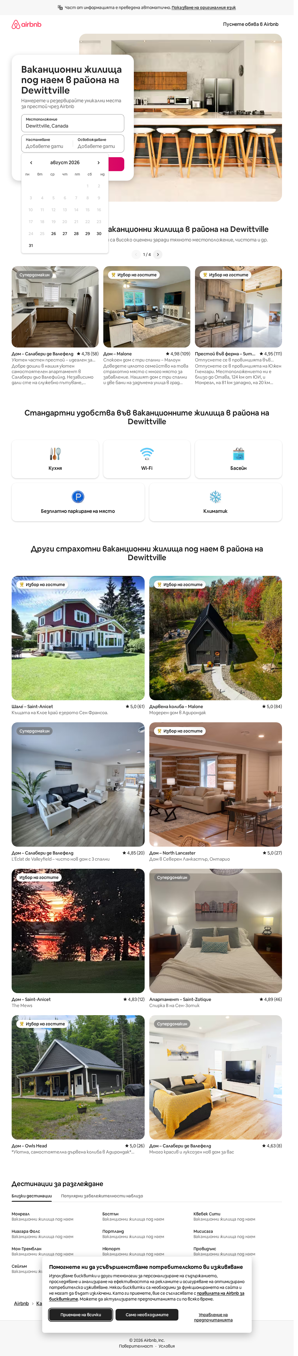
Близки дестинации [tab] (32, 1196)
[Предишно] (136, 254)
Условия (167, 1346)
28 (76, 233)
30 (99, 233)
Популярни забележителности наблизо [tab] (102, 1196)
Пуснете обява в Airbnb (251, 24)
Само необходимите (146, 1314)
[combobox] (73, 125)
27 (65, 233)
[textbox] (47, 146)
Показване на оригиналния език (204, 7)
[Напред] (157, 254)
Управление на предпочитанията (213, 1317)
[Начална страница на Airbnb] (26, 24)
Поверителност (136, 1346)
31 (31, 245)
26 (53, 233)
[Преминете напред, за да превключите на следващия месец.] (98, 162)
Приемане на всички (80, 1314)
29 (87, 233)
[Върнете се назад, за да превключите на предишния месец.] (31, 162)
